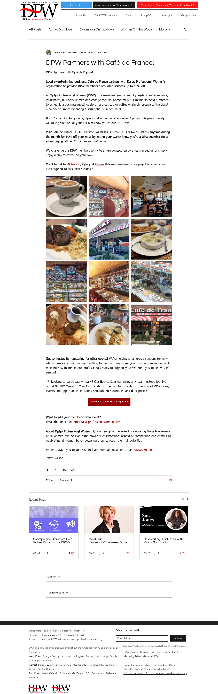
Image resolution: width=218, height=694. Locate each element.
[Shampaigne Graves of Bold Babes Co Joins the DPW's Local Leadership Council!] (53, 519)
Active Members (61, 29)
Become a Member (150, 651)
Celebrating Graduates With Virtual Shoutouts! (163, 540)
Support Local (170, 651)
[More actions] (170, 53)
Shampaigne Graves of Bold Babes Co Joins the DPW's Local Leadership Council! (52, 540)
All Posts (35, 29)
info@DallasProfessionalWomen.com (137, 646)
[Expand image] (66, 196)
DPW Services (131, 651)
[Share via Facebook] (47, 469)
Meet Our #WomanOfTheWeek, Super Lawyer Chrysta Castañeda (108, 540)
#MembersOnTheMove (97, 29)
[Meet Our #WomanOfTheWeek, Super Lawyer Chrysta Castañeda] (109, 519)
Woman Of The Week (136, 29)
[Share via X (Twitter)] (56, 469)
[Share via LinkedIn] (64, 469)
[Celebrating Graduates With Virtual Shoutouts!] (164, 519)
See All (185, 499)
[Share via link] (72, 469)
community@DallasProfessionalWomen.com (169, 646)
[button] (184, 29)
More (163, 29)
